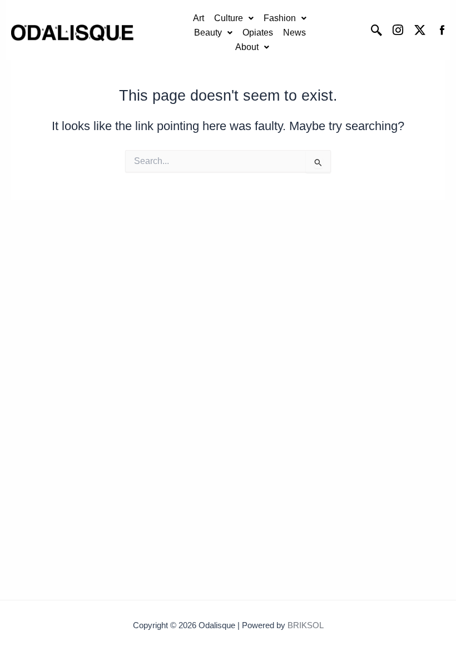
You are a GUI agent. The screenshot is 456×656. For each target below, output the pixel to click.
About (247, 47)
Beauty (208, 32)
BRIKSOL (306, 625)
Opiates (257, 32)
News (294, 32)
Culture (228, 18)
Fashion (280, 18)
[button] (233, 18)
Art (198, 18)
